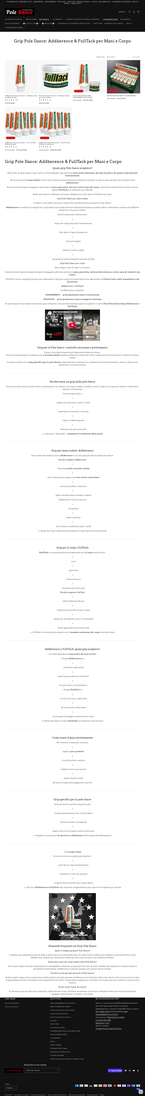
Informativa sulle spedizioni (77, 1095)
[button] (14, 19)
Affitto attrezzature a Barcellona (62, 1010)
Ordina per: (100, 57)
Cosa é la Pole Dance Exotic (60, 1017)
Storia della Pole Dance (59, 1013)
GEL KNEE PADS (102, 1012)
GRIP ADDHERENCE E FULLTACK (62, 1003)
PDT (11, 1095)
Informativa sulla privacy (38, 1095)
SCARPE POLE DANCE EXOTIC (109, 1029)
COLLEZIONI (55, 1038)
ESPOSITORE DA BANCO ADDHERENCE (121, 95)
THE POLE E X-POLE (115, 1017)
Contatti (53, 1020)
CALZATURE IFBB (103, 1020)
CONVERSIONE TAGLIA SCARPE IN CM (65, 1031)
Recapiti (102, 1095)
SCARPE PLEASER (57, 1055)
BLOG (52, 1041)
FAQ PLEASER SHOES (58, 1034)
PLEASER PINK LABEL (58, 1048)
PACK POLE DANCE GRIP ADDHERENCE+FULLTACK (83, 96)
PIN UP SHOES (55, 1045)
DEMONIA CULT (102, 1023)
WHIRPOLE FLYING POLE (60, 1052)
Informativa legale (92, 1095)
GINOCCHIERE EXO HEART (60, 1007)
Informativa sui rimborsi (22, 1095)
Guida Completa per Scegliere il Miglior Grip (67, 1059)
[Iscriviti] (57, 1070)
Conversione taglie (57, 1027)
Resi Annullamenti (12, 1003)
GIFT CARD (54, 1024)
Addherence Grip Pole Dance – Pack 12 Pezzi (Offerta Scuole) (20, 143)
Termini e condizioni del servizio (57, 1095)
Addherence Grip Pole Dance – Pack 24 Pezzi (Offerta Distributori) (54, 143)
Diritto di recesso (11, 1007)
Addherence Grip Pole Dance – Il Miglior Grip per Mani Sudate (21, 96)
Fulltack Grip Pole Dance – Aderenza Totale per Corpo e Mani (54, 96)
